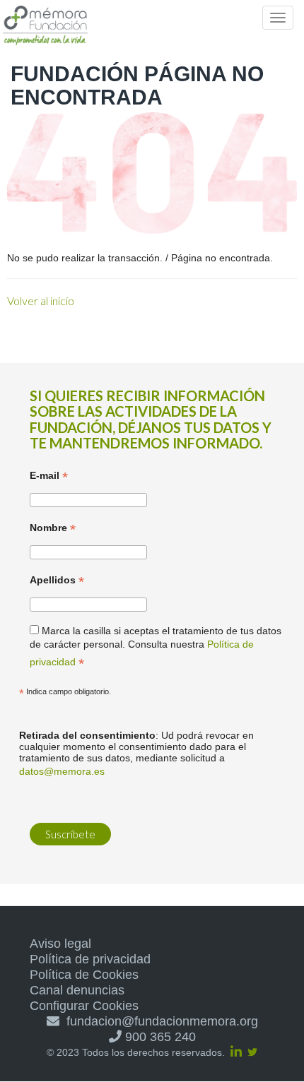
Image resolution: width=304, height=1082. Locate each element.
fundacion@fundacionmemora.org (158, 1021)
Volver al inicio (40, 300)
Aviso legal (60, 944)
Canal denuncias (77, 990)
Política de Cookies (84, 975)
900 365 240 (159, 1037)
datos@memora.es (62, 771)
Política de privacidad (90, 959)
